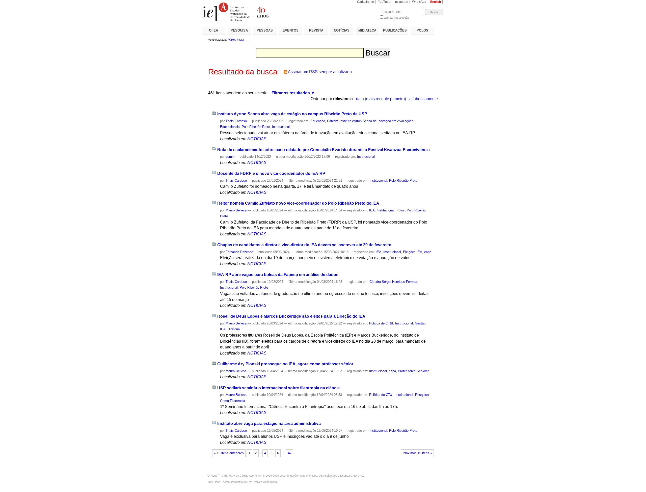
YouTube (384, 2)
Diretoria (234, 329)
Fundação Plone (295, 475)
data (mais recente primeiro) (381, 99)
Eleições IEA (412, 252)
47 (289, 453)
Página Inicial (236, 39)
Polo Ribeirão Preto (256, 127)
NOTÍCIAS (341, 30)
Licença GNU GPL (351, 475)
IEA (372, 210)
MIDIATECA (367, 30)
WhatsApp (419, 2)
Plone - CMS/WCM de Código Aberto (233, 475)
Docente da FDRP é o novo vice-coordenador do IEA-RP (271, 173)
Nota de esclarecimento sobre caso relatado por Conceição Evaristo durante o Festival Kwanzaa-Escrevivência (323, 150)
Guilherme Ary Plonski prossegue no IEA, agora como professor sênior (285, 364)
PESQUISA (239, 30)
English (435, 2)
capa (427, 252)
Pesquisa (422, 395)
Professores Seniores (413, 371)
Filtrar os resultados (291, 93)
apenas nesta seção (396, 17)
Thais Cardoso (236, 121)
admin (230, 156)
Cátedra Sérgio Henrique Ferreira (393, 282)
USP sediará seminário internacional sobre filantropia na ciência (278, 388)
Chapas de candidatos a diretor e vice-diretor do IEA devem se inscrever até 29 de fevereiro (304, 245)
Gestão (420, 323)
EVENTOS (291, 30)
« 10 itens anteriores (229, 453)
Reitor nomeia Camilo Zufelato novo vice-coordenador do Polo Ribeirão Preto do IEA (298, 203)
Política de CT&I (381, 395)
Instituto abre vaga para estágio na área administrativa (269, 423)
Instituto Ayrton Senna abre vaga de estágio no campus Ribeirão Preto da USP (292, 114)
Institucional (281, 127)
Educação (317, 121)
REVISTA (316, 30)
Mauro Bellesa (236, 210)
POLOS (422, 30)
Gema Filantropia (232, 401)
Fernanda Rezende (239, 252)
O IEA (213, 30)
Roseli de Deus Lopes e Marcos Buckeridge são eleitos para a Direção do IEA (291, 316)
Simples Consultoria (265, 481)
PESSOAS (265, 30)
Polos (400, 210)
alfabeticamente (423, 99)
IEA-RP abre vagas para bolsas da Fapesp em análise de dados (277, 274)
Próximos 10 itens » (417, 453)
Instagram (401, 2)
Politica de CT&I (381, 323)
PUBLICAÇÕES (395, 30)
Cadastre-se (365, 2)
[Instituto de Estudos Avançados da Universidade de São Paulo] (262, 12)
